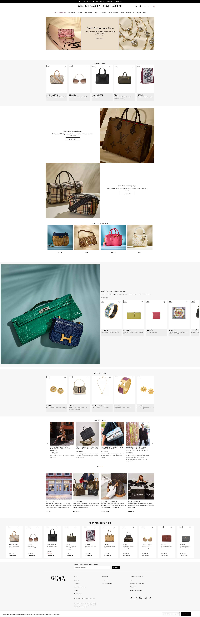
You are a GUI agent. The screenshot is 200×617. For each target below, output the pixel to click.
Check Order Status (107, 583)
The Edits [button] (79, 12)
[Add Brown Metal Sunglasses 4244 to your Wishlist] (87, 66)
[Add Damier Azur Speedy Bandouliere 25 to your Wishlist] (65, 66)
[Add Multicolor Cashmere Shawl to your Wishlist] (94, 527)
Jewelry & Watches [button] (113, 12)
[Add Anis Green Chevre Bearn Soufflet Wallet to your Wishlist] (142, 302)
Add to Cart (12, 556)
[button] (154, 6)
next (152, 443)
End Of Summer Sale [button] (60, 12)
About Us (76, 580)
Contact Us (133, 587)
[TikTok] (150, 598)
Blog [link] (144, 12)
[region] (100, 614)
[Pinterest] (140, 598)
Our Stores (77, 583)
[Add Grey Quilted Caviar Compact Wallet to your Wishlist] (190, 527)
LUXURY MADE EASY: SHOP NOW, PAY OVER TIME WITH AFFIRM (100, 1)
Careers (76, 590)
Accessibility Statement (136, 590)
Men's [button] (122, 12)
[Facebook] (135, 598)
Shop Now (72, 139)
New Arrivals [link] (71, 12)
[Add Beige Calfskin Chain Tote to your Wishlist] (113, 527)
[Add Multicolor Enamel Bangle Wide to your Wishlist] (119, 302)
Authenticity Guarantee (80, 587)
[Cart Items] (149, 6)
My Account (105, 580)
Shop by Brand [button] (88, 12)
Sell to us (91, 598)
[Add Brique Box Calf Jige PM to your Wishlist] (171, 527)
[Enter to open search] (136, 6)
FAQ (131, 580)
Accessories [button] (103, 12)
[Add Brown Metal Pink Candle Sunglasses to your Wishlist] (152, 527)
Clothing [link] (128, 12)
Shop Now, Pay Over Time (137, 583)
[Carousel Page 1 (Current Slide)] (97, 466)
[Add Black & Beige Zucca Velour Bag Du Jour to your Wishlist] (133, 527)
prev (48, 443)
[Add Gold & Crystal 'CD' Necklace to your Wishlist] (110, 377)
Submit (115, 567)
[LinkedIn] (145, 598)
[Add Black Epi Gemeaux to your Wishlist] (110, 66)
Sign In (141, 6)
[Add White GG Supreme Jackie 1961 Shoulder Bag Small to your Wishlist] (87, 377)
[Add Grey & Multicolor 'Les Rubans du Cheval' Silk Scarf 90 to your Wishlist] (187, 302)
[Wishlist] (145, 6)
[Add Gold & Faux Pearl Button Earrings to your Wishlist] (65, 377)
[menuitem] (71, 12)
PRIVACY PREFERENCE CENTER (171, 614)
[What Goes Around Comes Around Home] (100, 6)
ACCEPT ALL (186, 614)
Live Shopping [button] (137, 12)
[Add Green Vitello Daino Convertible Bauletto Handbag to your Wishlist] (132, 66)
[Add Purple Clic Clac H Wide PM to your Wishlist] (132, 377)
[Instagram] (131, 598)
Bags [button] (96, 12)
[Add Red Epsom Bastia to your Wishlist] (164, 302)
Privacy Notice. (56, 614)
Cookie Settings (78, 594)
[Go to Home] (58, 578)
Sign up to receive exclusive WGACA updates (86, 564)
